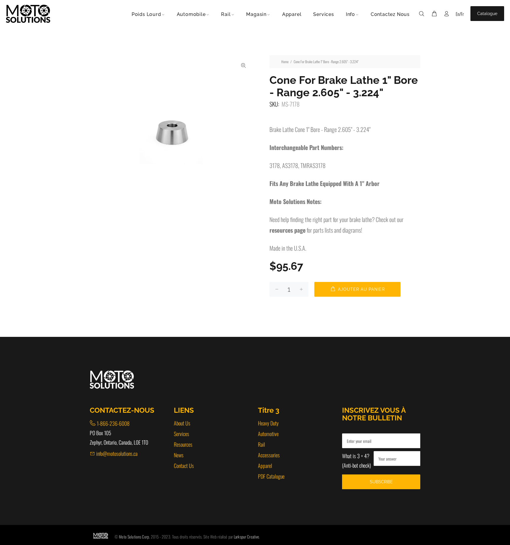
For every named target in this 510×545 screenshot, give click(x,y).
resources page (287, 230)
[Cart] (434, 13)
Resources (183, 444)
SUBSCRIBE (381, 481)
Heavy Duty (268, 423)
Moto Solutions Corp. (135, 536)
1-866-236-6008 (113, 423)
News (179, 455)
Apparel (265, 465)
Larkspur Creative (246, 536)
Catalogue (487, 13)
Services (181, 434)
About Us (182, 423)
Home (285, 61)
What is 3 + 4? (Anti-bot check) (356, 460)
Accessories (269, 455)
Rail (261, 444)
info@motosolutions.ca (117, 453)
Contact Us (184, 465)
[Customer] (446, 13)
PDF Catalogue (271, 476)
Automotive (268, 434)
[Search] (423, 13)
